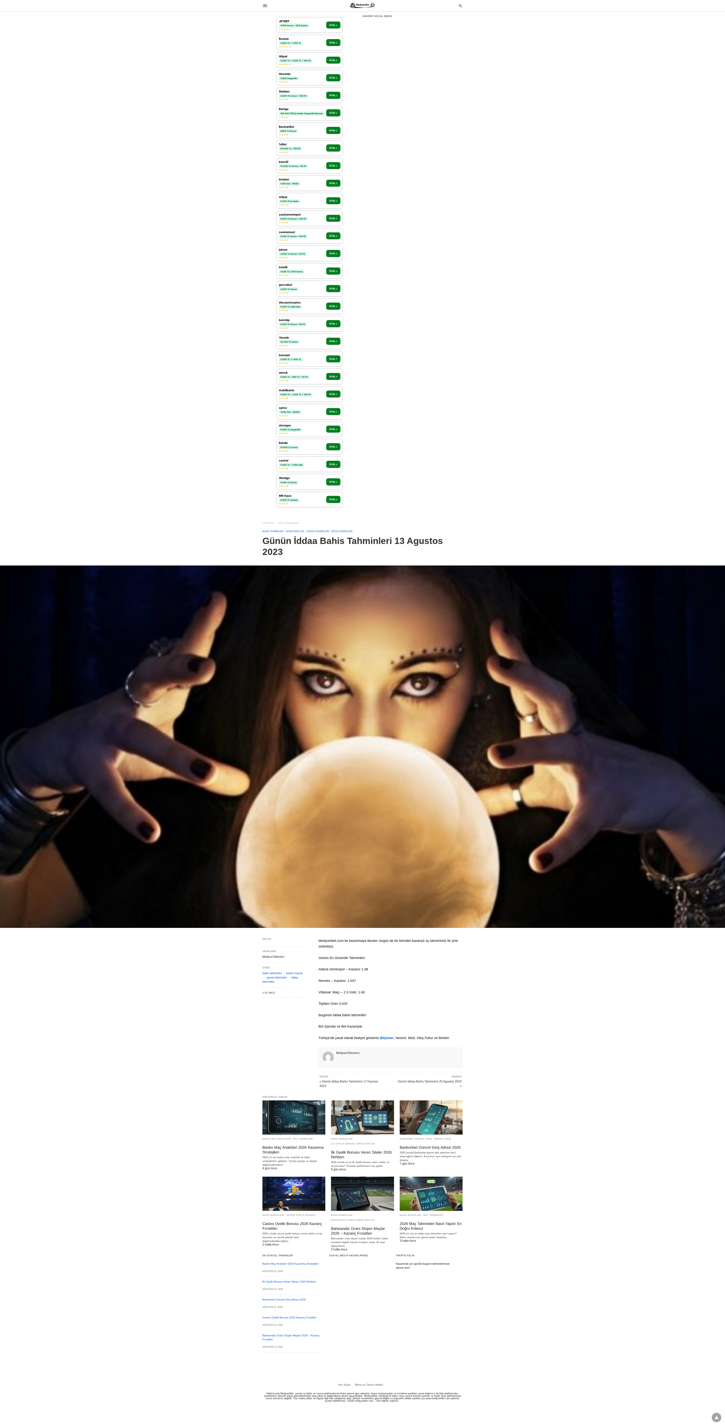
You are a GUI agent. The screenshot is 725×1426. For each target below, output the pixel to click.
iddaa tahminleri (288, 523)
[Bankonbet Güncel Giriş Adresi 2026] (431, 1117)
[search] (460, 6)
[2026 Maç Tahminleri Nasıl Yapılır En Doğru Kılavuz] (431, 1194)
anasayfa (268, 523)
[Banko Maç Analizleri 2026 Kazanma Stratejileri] (293, 1117)
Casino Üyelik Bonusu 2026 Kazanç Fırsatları (289, 1317)
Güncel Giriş (442, 1139)
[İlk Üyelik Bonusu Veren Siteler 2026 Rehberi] (362, 1117)
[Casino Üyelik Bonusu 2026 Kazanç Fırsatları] (293, 1194)
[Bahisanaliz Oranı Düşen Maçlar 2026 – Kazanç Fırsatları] (362, 1194)
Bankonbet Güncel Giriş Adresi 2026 (430, 1147)
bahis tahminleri (272, 531)
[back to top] (716, 1417)
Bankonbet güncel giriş (416, 1139)
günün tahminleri (317, 531)
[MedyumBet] (362, 5)
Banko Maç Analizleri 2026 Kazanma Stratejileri (290, 1263)
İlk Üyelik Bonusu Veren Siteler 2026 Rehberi (289, 1281)
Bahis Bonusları (342, 1139)
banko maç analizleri (276, 1139)
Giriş (333, 25)
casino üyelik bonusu (300, 1215)
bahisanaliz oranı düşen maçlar (352, 1220)
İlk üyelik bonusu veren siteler (353, 1144)
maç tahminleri (303, 1139)
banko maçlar (295, 531)
